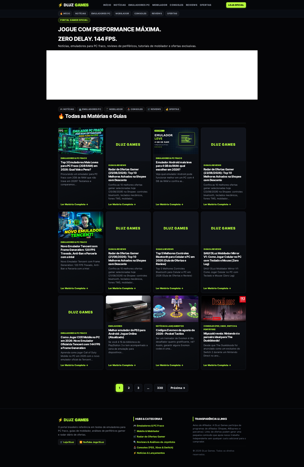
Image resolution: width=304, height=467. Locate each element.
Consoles (176, 5)
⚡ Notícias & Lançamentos (149, 453)
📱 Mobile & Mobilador (146, 431)
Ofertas (205, 5)
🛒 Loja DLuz (67, 442)
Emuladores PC (139, 5)
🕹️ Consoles (135, 109)
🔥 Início (65, 13)
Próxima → (178, 388)
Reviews (192, 5)
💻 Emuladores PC (90, 109)
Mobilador (159, 5)
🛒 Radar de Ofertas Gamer (149, 436)
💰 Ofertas (172, 109)
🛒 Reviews (154, 109)
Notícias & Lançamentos (170, 326)
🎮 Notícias (67, 109)
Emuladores (115, 326)
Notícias (120, 5)
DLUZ (73, 5)
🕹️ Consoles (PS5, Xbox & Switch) (153, 447)
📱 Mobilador (114, 109)
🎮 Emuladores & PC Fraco (148, 425)
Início (107, 5)
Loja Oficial (236, 5)
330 (160, 388)
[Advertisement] (152, 75)
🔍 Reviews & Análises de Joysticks (154, 442)
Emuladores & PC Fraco (74, 158)
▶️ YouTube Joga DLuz (92, 442)
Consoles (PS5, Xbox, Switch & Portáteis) (220, 328)
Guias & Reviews (117, 165)
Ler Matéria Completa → (74, 204)
